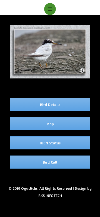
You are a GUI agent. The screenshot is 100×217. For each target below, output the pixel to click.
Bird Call (50, 162)
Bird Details (50, 104)
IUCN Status (50, 142)
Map (50, 123)
